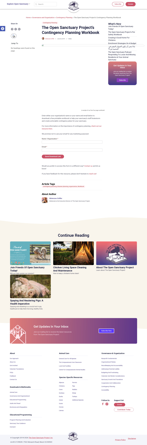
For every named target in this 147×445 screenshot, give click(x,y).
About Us (13, 362)
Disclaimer (132, 438)
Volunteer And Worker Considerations (113, 376)
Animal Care (13, 392)
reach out (92, 174)
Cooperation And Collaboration (111, 383)
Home (28, 18)
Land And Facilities (65, 366)
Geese (61, 400)
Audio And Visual (15, 403)
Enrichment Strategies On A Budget (122, 43)
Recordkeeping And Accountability (112, 365)
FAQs (11, 372)
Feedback (13, 376)
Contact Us (13, 379)
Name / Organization (50, 139)
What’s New (114, 24)
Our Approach (14, 358)
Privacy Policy (120, 440)
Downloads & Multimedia (20, 387)
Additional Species (78, 400)
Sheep (74, 393)
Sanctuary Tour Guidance (18, 423)
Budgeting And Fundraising (109, 372)
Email (44, 147)
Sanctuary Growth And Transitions (112, 379)
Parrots (74, 382)
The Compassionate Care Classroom (70, 362)
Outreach (13, 427)
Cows (60, 389)
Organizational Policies (108, 362)
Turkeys (74, 396)
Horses (61, 407)
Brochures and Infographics (18, 407)
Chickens (62, 386)
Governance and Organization (43, 18)
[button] (2, 28)
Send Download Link (53, 156)
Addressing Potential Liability (110, 369)
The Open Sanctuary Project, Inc (41, 438)
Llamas (61, 410)
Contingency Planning (64, 18)
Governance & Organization (113, 353)
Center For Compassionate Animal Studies (72, 369)
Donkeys (61, 393)
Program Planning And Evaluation (20, 420)
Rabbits (74, 389)
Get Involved (14, 365)
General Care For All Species (67, 358)
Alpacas (61, 382)
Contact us (88, 166)
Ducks (61, 396)
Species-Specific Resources (70, 377)
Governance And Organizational (20, 396)
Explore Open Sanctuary (17, 4)
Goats (61, 403)
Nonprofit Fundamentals (109, 358)
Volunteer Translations (17, 369)
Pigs (73, 386)
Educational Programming (18, 399)
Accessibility (105, 390)
